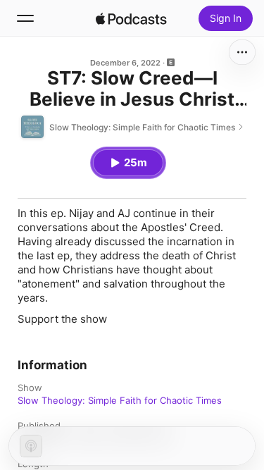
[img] (131, 18)
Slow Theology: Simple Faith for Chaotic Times (120, 400)
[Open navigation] (25, 18)
